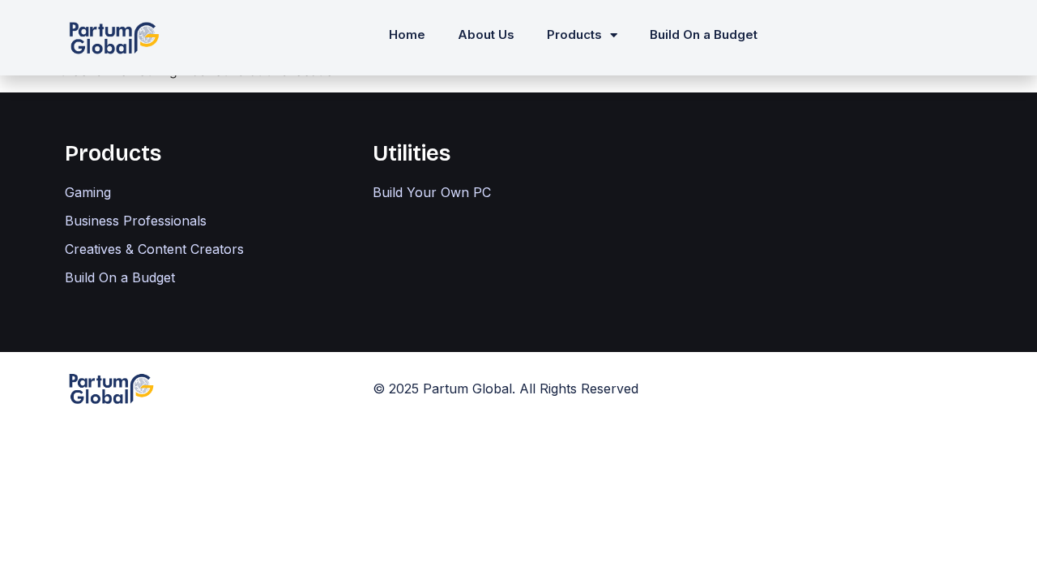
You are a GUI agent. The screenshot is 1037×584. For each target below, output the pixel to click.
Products (574, 34)
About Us (486, 34)
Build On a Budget (703, 34)
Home (407, 34)
